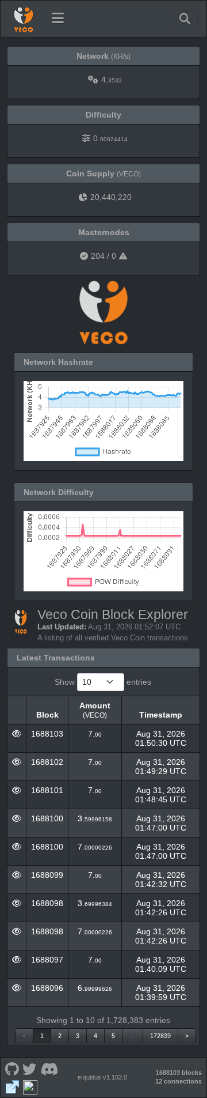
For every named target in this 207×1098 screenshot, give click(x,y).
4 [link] (95, 1035)
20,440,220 (111, 197)
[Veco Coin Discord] (49, 1068)
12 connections (178, 1081)
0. (110, 138)
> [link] (187, 1035)
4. (111, 79)
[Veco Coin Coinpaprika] (30, 1086)
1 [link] (42, 1035)
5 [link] (113, 1035)
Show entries (103, 681)
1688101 (47, 790)
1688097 (47, 959)
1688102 (47, 762)
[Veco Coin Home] (23, 18)
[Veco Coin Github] (12, 1068)
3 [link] (77, 1035)
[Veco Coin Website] (12, 1086)
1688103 (47, 733)
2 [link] (60, 1035)
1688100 (47, 818)
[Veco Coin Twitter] (30, 1068)
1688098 (47, 903)
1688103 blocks (179, 1072)
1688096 (47, 988)
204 (98, 256)
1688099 (47, 875)
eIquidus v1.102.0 (102, 1077)
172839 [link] (160, 1035)
